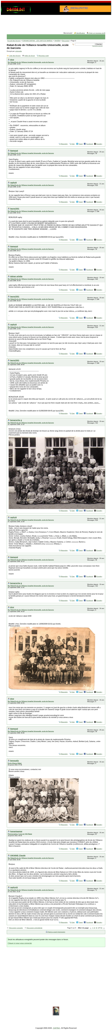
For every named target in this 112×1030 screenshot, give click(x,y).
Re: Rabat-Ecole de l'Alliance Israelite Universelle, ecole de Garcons (31, 62)
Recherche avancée (97, 46)
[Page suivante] (104, 928)
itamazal (14, 150)
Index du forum (29, 56)
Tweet (81, 144)
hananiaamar (16, 831)
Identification (80, 33)
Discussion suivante (16, 928)
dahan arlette (16, 276)
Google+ (99, 144)
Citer (73, 144)
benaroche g (16, 420)
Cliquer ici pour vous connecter (20, 943)
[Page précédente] (91, 928)
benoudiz (14, 760)
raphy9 (13, 182)
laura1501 (14, 208)
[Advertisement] (56, 22)
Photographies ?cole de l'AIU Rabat (20, 834)
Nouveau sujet (44, 56)
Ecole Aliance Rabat (14, 763)
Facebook (89, 144)
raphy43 (14, 887)
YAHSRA (57, 41)
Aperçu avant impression (56, 932)
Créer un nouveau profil (97, 33)
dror (12, 59)
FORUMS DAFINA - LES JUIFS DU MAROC (37, 41)
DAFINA (56, 1028)
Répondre (64, 144)
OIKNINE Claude (17, 855)
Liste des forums (15, 56)
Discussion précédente (34, 928)
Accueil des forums (13, 41)
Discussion (65, 41)
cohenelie (18, 51)
